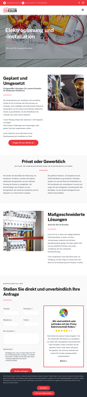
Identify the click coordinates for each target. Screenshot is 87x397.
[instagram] (83, 3)
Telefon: (26, 320)
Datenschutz (8, 349)
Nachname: (28, 309)
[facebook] (79, 3)
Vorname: (6, 309)
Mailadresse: (7, 320)
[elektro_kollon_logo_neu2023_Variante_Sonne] (10, 7)
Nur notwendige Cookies (43, 393)
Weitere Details (14, 382)
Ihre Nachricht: (9, 331)
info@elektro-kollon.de (14, 3)
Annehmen (43, 388)
